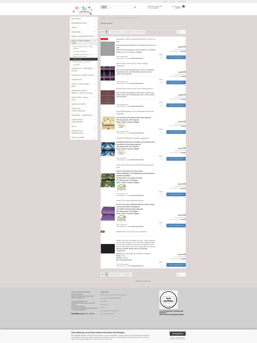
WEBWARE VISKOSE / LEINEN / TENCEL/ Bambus (82, 92)
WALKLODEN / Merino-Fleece (80, 98)
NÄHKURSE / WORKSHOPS (81, 115)
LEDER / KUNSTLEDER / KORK (80, 85)
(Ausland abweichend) (136, 58)
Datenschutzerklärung (105, 339)
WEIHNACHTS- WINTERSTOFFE (77, 132)
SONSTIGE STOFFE (78, 104)
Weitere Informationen (177, 338)
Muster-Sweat (77, 59)
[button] (166, 1)
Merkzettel (182, 1)
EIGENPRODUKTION (78, 23)
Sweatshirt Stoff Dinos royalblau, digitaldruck (132, 138)
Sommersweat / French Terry (82, 62)
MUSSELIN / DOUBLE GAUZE (82, 75)
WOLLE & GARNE (77, 137)
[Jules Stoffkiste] (84, 10)
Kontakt (104, 301)
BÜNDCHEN (76, 32)
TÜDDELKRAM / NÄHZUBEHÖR (77, 121)
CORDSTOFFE (76, 80)
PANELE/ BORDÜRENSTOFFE (82, 36)
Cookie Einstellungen (108, 314)
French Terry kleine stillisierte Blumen (130, 201)
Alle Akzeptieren (177, 333)
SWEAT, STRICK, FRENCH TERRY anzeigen (83, 47)
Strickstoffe (76, 65)
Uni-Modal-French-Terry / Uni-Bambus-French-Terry (82, 55)
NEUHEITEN (76, 19)
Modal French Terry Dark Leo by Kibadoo (131, 232)
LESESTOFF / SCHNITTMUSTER (78, 110)
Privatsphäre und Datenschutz (110, 311)
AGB (103, 307)
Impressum (105, 304)
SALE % (74, 126)
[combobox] (115, 32)
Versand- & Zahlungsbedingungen (111, 298)
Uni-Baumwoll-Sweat (79, 51)
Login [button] (173, 1)
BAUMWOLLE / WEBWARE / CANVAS (82, 70)
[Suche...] (135, 7)
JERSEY (74, 28)
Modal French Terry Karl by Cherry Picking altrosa (134, 89)
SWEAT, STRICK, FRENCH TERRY (81, 42)
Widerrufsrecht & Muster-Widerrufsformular (114, 295)
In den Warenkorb (176, 57)
